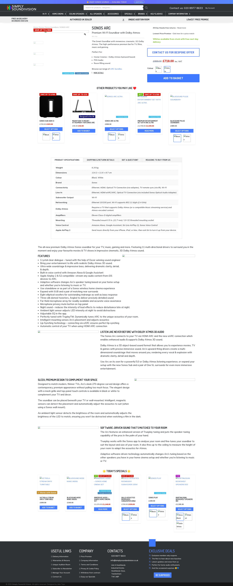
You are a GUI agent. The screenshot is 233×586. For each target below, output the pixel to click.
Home (35, 27)
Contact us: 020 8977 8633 (186, 8)
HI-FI (45, 14)
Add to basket (173, 78)
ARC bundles (116, 69)
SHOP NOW (139, 2)
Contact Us (57, 577)
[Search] (146, 7)
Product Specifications (67, 160)
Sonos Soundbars (52, 27)
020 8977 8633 (118, 556)
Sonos (41, 27)
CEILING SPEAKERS (76, 14)
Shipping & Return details (100, 160)
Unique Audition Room (61, 565)
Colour (150, 68)
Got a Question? (130, 160)
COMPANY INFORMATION (178, 14)
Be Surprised (163, 575)
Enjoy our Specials (88, 577)
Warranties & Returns (61, 561)
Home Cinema (57, 14)
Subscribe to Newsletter (62, 569)
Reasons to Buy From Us (158, 160)
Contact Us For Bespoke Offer (173, 52)
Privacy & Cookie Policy (90, 569)
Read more (149, 131)
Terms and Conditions (89, 565)
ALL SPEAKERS (96, 14)
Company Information (89, 561)
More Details (99, 73)
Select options (51, 129)
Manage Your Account (61, 573)
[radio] (159, 69)
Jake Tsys (61, 584)
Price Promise (86, 557)
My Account (210, 8)
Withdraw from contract (90, 573)
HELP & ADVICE (156, 14)
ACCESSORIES (113, 14)
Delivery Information (60, 557)
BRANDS (141, 14)
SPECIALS (128, 14)
